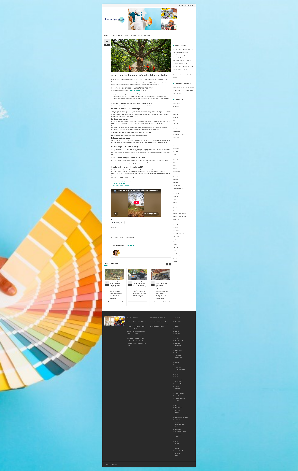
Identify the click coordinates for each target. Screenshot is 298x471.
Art (174, 111)
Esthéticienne (176, 171)
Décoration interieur (178, 159)
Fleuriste (175, 179)
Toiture (175, 250)
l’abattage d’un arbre (135, 90)
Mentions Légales (117, 35)
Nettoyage (176, 219)
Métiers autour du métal (179, 216)
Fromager (175, 182)
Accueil (181, 5)
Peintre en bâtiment (178, 224)
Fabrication (176, 174)
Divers (127, 35)
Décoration (176, 157)
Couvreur (175, 151)
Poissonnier (176, 230)
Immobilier (175, 191)
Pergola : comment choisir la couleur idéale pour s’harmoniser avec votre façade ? (162, 285)
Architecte (176, 109)
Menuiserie (176, 207)
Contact (106, 35)
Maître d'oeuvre (177, 205)
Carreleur (175, 123)
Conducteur (176, 142)
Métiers (146, 35)
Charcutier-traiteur (178, 126)
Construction (176, 145)
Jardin (121, 237)
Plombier (175, 227)
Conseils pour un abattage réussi (121, 185)
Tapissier (175, 247)
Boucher (175, 114)
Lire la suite (120, 301)
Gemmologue (176, 185)
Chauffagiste (176, 131)
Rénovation (176, 236)
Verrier (175, 261)
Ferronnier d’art (177, 176)
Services (175, 241)
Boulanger (175, 117)
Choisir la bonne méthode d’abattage (122, 181)
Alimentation (176, 103)
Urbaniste (175, 258)
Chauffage (176, 128)
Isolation (175, 196)
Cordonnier (176, 148)
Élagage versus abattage (119, 183)
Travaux (175, 253)
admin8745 (131, 237)
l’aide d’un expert (158, 169)
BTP (174, 120)
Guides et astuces (136, 35)
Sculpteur (175, 239)
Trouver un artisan (178, 256)
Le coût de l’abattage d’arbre (120, 187)
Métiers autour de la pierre (180, 213)
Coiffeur (175, 140)
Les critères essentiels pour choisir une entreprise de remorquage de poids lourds (183, 74)
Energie (175, 168)
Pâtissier (175, 222)
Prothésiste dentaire (178, 233)
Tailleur (175, 244)
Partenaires (188, 5)
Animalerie (176, 106)
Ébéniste (175, 165)
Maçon (175, 202)
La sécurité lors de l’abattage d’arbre (122, 180)
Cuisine (175, 154)
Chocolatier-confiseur (178, 134)
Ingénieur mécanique (178, 193)
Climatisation (176, 137)
